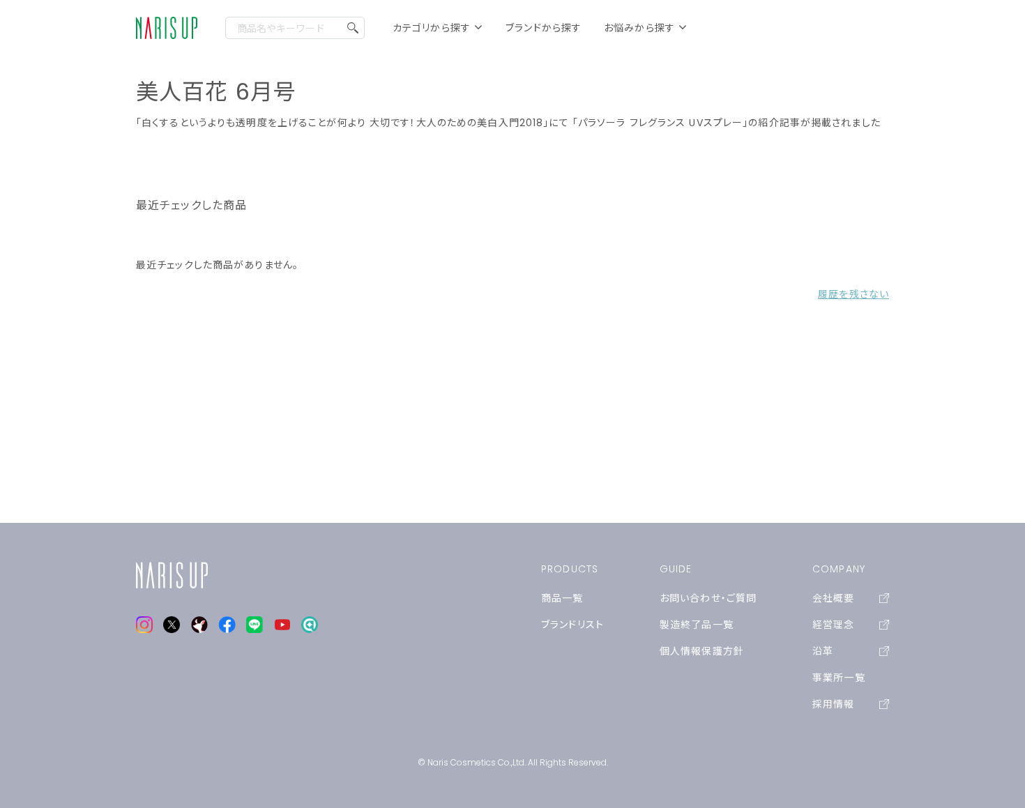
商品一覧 (562, 598)
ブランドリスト (572, 625)
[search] (353, 28)
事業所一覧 (838, 678)
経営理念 (833, 625)
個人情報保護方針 (702, 651)
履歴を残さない (853, 294)
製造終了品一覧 (697, 625)
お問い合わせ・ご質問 (708, 598)
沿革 (822, 651)
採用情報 (833, 704)
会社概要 (833, 598)
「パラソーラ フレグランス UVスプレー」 (660, 123)
